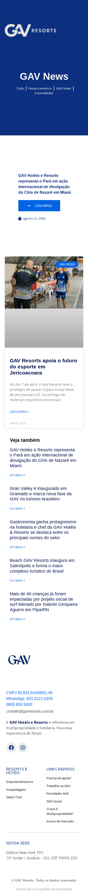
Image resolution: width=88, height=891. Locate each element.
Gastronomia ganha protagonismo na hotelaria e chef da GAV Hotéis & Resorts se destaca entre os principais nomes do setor (43, 529)
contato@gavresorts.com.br (30, 711)
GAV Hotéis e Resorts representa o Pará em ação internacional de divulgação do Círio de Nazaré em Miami (43, 457)
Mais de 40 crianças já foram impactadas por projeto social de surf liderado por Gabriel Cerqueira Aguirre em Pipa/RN (43, 601)
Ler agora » (19, 412)
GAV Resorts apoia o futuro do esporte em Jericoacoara (43, 366)
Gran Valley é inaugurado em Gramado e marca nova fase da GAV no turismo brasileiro (41, 493)
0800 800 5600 (19, 704)
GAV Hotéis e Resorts (29, 722)
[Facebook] (11, 747)
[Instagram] (23, 747)
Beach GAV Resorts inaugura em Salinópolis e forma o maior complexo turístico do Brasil (42, 565)
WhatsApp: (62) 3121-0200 (29, 699)
